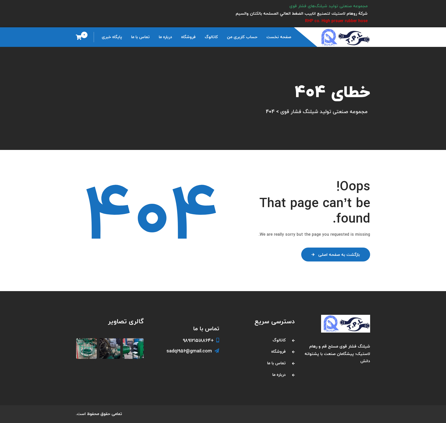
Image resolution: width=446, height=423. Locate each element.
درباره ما (165, 37)
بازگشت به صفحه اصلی (339, 255)
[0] (79, 37)
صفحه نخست (278, 37)
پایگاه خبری (112, 37)
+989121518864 (198, 340)
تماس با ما (140, 37)
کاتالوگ (211, 37)
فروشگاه (188, 37)
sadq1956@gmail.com (189, 351)
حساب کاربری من (242, 37)
